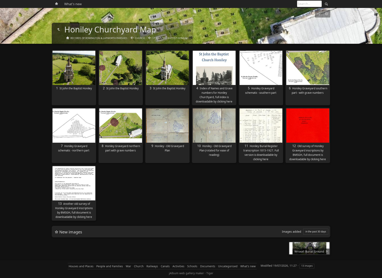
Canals (165, 266)
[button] (8, 270)
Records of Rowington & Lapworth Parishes (98, 38)
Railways (152, 266)
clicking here (224, 101)
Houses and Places (81, 266)
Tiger (209, 273)
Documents (207, 266)
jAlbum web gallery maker (186, 273)
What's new (73, 4)
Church (140, 38)
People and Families (109, 266)
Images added (291, 231)
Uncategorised (228, 266)
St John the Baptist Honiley (170, 38)
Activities (178, 266)
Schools (192, 266)
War (128, 266)
